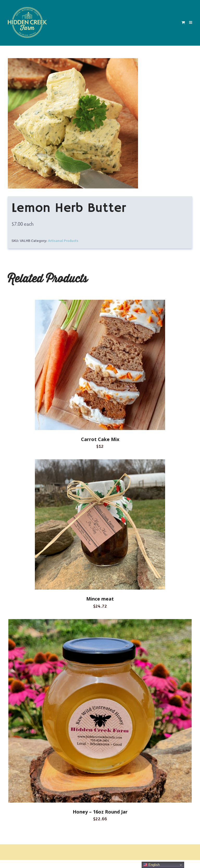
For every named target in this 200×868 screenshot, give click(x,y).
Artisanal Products (63, 240)
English (153, 865)
